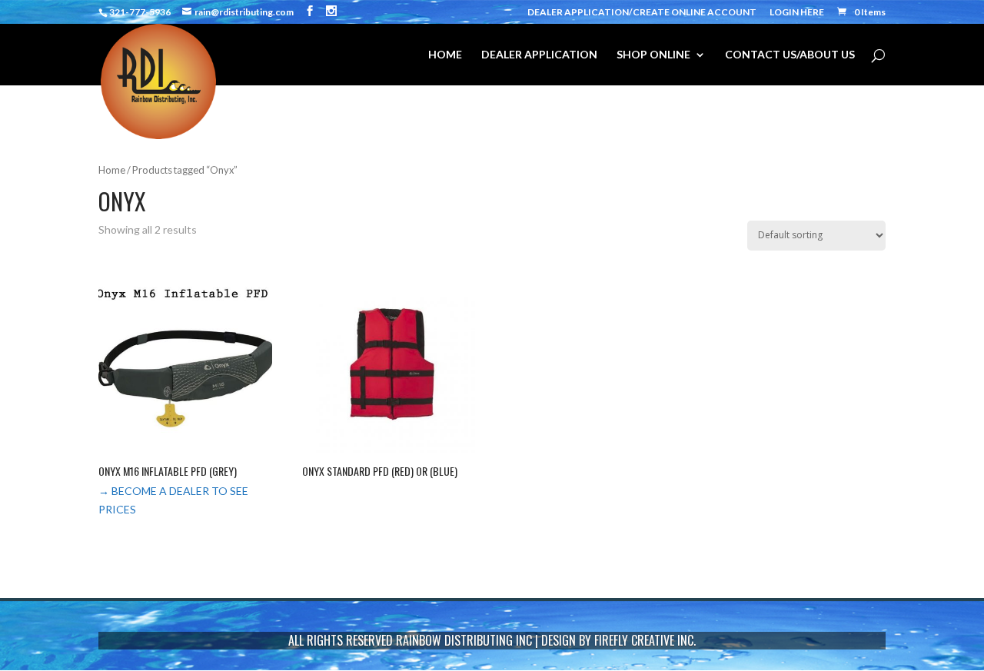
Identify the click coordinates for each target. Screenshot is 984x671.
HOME (445, 55)
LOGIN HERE (797, 13)
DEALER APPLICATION (539, 55)
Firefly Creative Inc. (645, 640)
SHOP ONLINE (653, 55)
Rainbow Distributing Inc (464, 640)
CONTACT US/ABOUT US (790, 55)
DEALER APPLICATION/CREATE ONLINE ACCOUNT (641, 13)
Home (111, 170)
